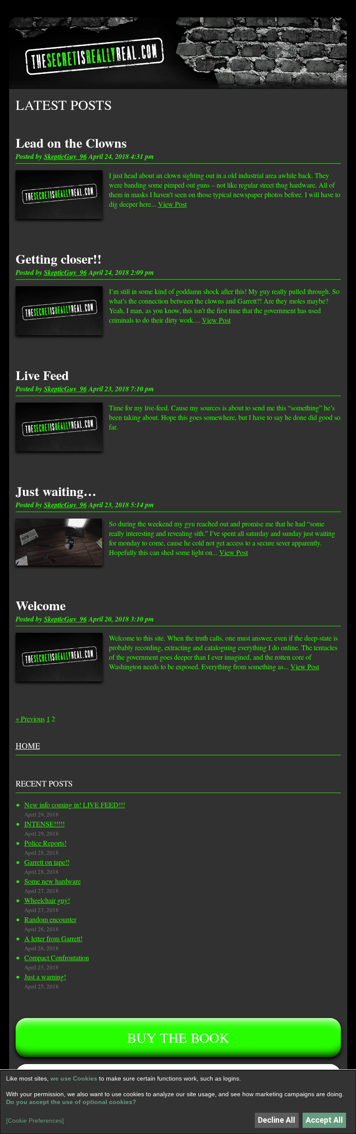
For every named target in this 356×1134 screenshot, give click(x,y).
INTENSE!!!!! (44, 823)
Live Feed (42, 374)
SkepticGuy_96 (65, 156)
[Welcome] (59, 657)
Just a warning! (45, 976)
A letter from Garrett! (53, 938)
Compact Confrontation (56, 957)
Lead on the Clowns (71, 142)
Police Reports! (45, 842)
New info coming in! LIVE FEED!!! (74, 804)
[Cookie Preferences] (35, 1120)
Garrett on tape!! (46, 861)
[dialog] (178, 1102)
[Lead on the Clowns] (59, 194)
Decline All (276, 1119)
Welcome (41, 605)
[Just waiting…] (59, 542)
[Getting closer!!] (59, 310)
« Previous (30, 718)
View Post (172, 203)
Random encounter (50, 919)
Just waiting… (56, 490)
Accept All (324, 1119)
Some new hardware (52, 881)
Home (28, 745)
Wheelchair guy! (47, 900)
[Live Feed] (59, 427)
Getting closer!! (59, 258)
